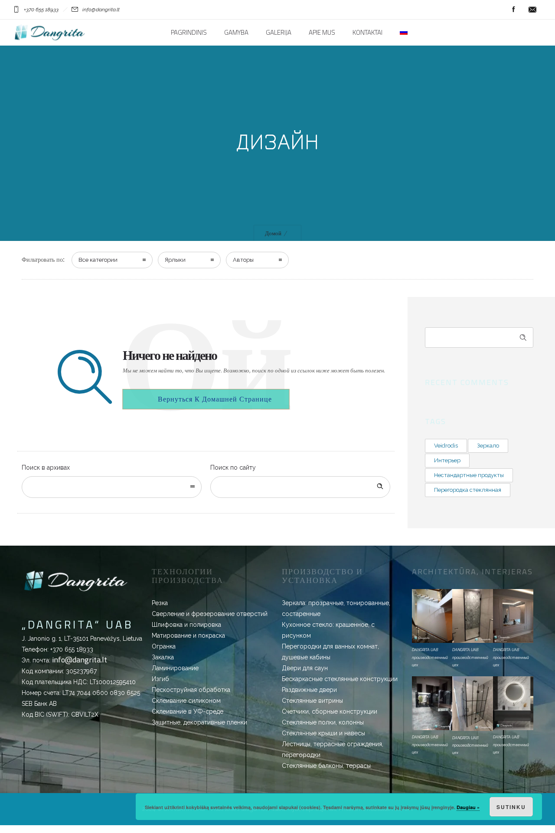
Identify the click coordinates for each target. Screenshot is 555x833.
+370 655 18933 (71, 649)
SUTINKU (511, 807)
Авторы (243, 260)
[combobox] (112, 487)
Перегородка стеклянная (467, 490)
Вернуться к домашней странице (215, 398)
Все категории (98, 260)
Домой (273, 233)
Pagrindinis (189, 32)
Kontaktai (367, 32)
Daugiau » (468, 807)
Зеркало (488, 445)
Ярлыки (175, 260)
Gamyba (236, 32)
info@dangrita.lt (79, 659)
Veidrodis (446, 445)
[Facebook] (513, 9)
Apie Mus (322, 32)
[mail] (532, 9)
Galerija (278, 32)
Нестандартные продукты (469, 475)
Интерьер (447, 460)
